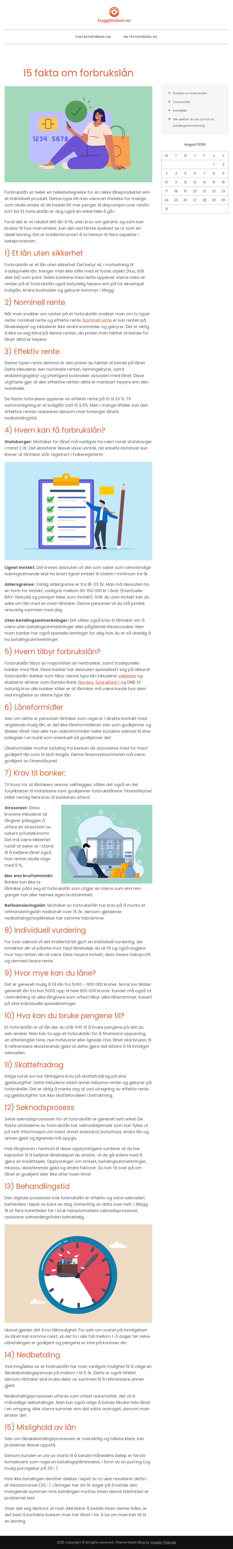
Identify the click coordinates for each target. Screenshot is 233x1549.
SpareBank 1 (107, 682)
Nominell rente (97, 320)
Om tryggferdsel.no (140, 37)
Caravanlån (181, 102)
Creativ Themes (163, 1542)
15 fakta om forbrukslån (190, 93)
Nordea (85, 682)
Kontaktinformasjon (93, 37)
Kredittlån (180, 110)
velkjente (127, 676)
